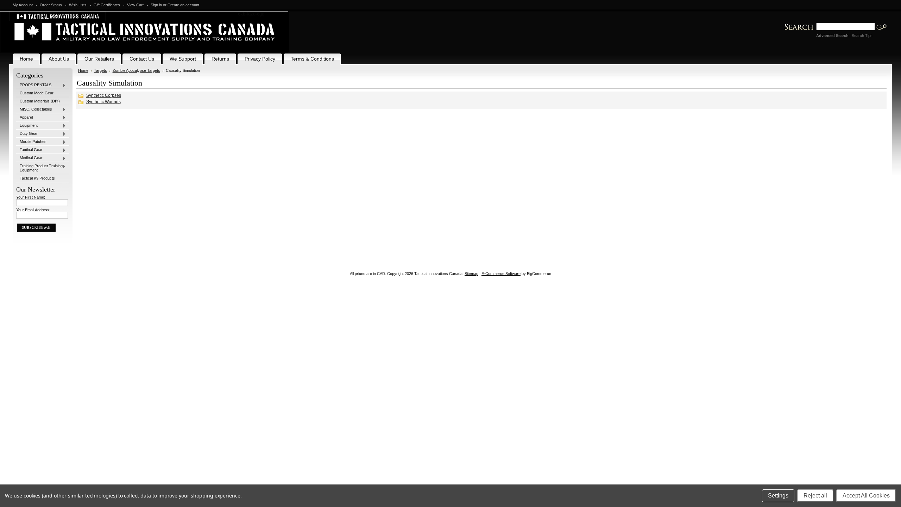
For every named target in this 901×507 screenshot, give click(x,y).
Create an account (183, 5)
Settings (778, 496)
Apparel (24, 117)
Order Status (51, 5)
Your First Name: (30, 197)
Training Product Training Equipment (39, 168)
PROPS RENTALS (33, 85)
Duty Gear (27, 133)
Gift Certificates (107, 5)
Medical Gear (29, 158)
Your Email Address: (33, 210)
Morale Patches (31, 141)
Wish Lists (78, 5)
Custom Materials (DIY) (40, 101)
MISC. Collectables (34, 109)
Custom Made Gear (36, 93)
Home (83, 70)
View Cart (135, 5)
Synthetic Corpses (103, 95)
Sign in (156, 5)
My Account (23, 5)
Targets (100, 70)
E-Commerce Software (501, 273)
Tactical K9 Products (37, 178)
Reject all (815, 496)
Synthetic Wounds (103, 101)
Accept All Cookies (866, 496)
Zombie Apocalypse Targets (136, 70)
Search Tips (862, 35)
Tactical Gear (29, 150)
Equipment (27, 125)
